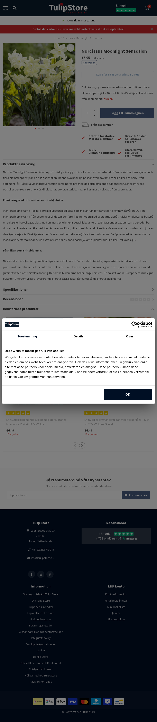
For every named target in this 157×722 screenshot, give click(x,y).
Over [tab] (129, 336)
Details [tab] (79, 336)
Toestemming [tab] (27, 336)
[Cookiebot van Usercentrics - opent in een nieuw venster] (134, 324)
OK (128, 394)
